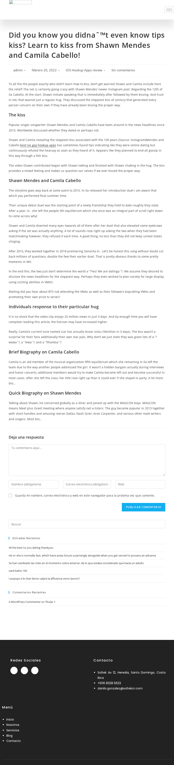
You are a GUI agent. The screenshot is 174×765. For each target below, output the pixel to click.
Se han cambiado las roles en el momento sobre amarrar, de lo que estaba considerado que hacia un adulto (76, 563)
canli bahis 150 (18, 571)
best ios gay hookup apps (38, 145)
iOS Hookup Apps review (84, 70)
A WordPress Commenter (25, 602)
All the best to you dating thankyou (31, 548)
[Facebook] (14, 670)
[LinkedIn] (24, 670)
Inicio (10, 719)
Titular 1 (50, 602)
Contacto (13, 741)
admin (18, 70)
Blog (9, 735)
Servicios (12, 730)
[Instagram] (34, 670)
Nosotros (12, 725)
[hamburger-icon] (169, 10)
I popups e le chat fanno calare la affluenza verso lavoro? (44, 578)
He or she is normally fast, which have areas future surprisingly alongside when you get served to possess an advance (82, 555)
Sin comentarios (123, 70)
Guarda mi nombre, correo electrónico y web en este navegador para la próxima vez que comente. (85, 495)
